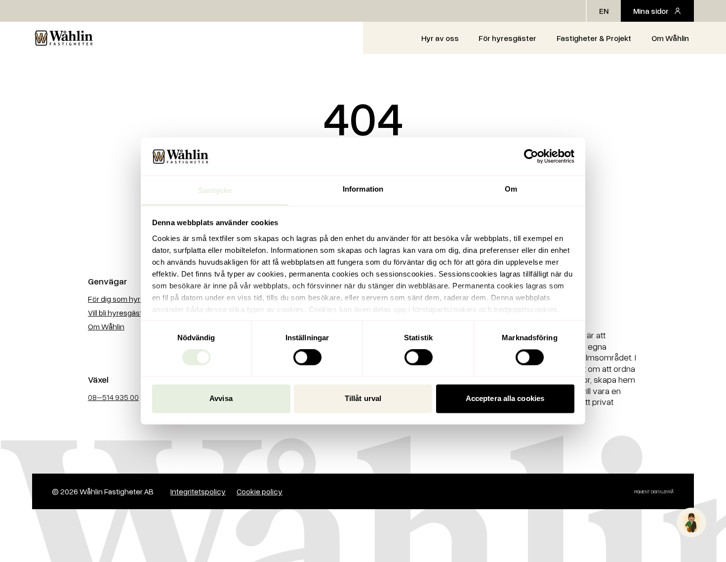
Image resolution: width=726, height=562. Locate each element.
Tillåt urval (363, 398)
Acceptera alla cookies (505, 398)
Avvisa (221, 398)
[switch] (307, 357)
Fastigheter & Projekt (594, 38)
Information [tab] (363, 189)
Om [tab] (511, 189)
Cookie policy (259, 491)
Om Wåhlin (670, 38)
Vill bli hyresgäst (115, 313)
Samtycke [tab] (215, 190)
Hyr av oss (440, 38)
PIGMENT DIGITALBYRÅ (654, 491)
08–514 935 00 (113, 397)
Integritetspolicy (198, 491)
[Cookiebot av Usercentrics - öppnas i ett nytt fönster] (531, 156)
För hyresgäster (507, 38)
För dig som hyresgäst (125, 299)
